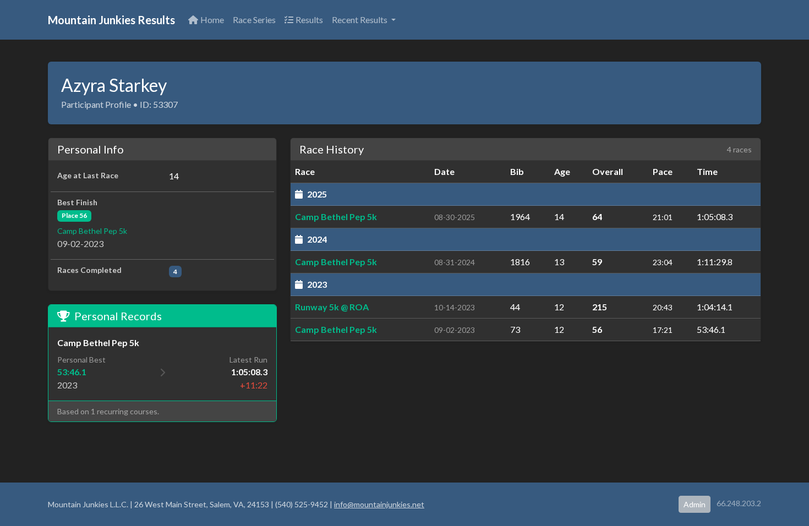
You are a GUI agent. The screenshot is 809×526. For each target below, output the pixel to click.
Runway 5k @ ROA (332, 307)
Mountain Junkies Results (111, 19)
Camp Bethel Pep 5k (92, 230)
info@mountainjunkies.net (379, 504)
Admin (695, 504)
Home (212, 19)
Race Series (254, 19)
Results (309, 19)
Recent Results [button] (360, 19)
